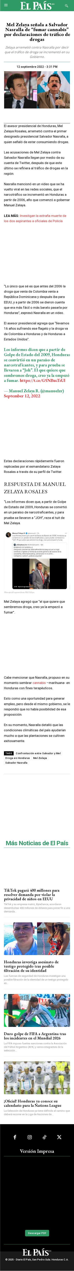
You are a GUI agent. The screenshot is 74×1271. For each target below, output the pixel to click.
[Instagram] (29, 1137)
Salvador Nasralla (16, 762)
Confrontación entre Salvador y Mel (38, 753)
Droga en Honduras (17, 758)
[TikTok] (44, 1137)
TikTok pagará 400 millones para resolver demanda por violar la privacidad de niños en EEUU (31, 894)
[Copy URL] (50, 116)
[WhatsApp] (32, 116)
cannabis (39, 683)
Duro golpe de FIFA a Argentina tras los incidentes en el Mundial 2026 (35, 1036)
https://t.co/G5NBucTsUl (42, 380)
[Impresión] (41, 116)
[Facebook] (14, 116)
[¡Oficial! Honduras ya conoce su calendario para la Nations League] (37, 1077)
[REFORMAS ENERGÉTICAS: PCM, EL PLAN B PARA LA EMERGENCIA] (37, 1192)
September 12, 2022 (22, 396)
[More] (60, 116)
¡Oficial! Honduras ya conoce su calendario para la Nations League (32, 1103)
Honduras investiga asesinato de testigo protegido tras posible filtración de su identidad (31, 966)
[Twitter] (23, 116)
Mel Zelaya (40, 758)
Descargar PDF (37, 1233)
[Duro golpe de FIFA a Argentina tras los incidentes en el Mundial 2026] (37, 1010)
